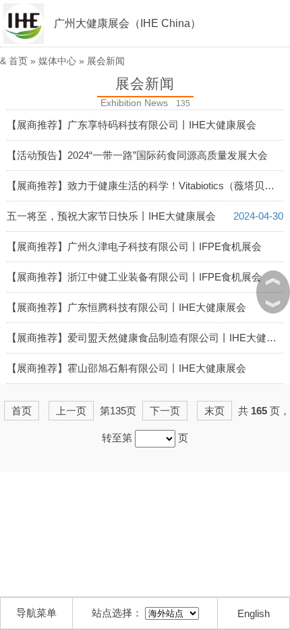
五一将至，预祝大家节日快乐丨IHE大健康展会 (111, 216)
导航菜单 (36, 613)
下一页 (165, 410)
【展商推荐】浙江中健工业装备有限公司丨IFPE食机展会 (134, 277)
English (253, 613)
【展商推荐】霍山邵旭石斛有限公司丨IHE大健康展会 (126, 368)
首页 (18, 60)
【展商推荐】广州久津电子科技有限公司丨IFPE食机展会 (134, 246)
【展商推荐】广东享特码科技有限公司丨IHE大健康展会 (131, 124)
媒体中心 (57, 60)
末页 (214, 410)
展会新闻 (106, 60)
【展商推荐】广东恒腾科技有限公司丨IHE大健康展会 (126, 307)
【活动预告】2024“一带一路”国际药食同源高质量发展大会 (137, 155)
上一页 (71, 410)
